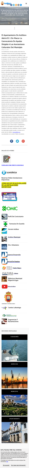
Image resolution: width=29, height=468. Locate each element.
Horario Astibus (13, 229)
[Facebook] (11, 5)
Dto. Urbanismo (13, 245)
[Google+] (24, 141)
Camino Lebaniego (14, 307)
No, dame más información (18, 465)
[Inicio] (5, 3)
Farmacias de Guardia (16, 224)
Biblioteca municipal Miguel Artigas (15, 279)
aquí (7, 461)
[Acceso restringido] (18, 5)
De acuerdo (6, 465)
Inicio (3, 18)
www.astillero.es (16, 132)
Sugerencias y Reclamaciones (13, 320)
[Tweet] (14, 5)
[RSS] (16, 5)
